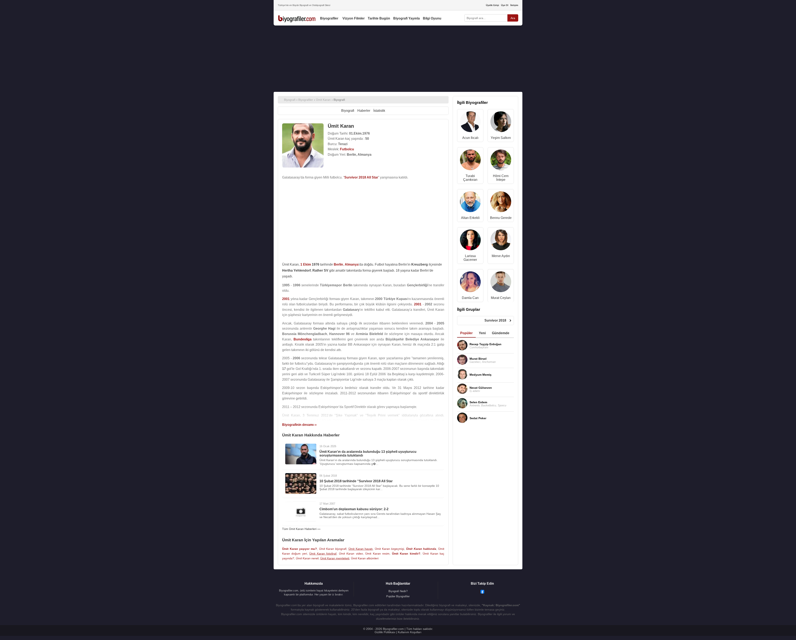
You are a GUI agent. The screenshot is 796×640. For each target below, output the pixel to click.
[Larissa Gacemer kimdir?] (470, 241)
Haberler (363, 110)
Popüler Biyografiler (398, 596)
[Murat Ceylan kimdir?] (500, 282)
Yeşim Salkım (501, 138)
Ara (513, 18)
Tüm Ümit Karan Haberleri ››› (301, 529)
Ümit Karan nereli (307, 558)
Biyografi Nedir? (398, 591)
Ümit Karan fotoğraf (322, 553)
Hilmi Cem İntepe (500, 177)
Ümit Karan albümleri (365, 558)
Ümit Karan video (351, 553)
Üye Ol (504, 5)
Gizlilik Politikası (385, 632)
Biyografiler (329, 18)
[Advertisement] (398, 59)
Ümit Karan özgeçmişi (389, 548)
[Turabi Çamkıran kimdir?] (470, 160)
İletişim (514, 5)
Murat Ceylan (501, 298)
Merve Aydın (501, 256)
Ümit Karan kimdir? (406, 553)
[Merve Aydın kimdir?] (500, 241)
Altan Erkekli (470, 218)
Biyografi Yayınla (406, 18)
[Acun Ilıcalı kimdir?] (470, 122)
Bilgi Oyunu (432, 18)
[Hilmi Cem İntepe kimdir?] (500, 160)
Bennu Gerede (501, 218)
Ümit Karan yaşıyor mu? (299, 548)
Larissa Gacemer (470, 257)
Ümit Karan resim (377, 553)
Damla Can (470, 298)
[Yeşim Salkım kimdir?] (500, 122)
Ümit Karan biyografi (332, 548)
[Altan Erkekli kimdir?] (470, 202)
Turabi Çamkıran (470, 177)
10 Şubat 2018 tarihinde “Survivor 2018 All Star (356, 481)
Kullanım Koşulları (409, 632)
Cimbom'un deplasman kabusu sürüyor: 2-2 (353, 509)
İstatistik (379, 110)
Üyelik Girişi (492, 5)
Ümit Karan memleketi (334, 558)
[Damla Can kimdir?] (470, 282)
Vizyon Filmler (353, 18)
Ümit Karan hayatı (360, 548)
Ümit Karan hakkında (421, 548)
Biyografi (347, 110)
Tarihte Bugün (379, 18)
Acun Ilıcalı (470, 138)
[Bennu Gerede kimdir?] (500, 202)
